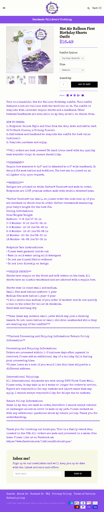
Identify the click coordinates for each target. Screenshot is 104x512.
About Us (22, 494)
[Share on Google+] (78, 95)
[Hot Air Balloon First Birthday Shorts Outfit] (29, 50)
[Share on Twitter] (71, 95)
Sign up (78, 474)
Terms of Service (85, 494)
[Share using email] (82, 95)
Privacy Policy (62, 494)
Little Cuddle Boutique (21, 503)
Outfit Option (69, 53)
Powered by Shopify (57, 503)
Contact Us (37, 494)
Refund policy (15, 498)
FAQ (48, 494)
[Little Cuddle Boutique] (52, 8)
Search (10, 494)
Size (62, 64)
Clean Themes (43, 503)
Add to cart (84, 84)
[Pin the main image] (75, 95)
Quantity (65, 78)
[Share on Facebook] (68, 95)
